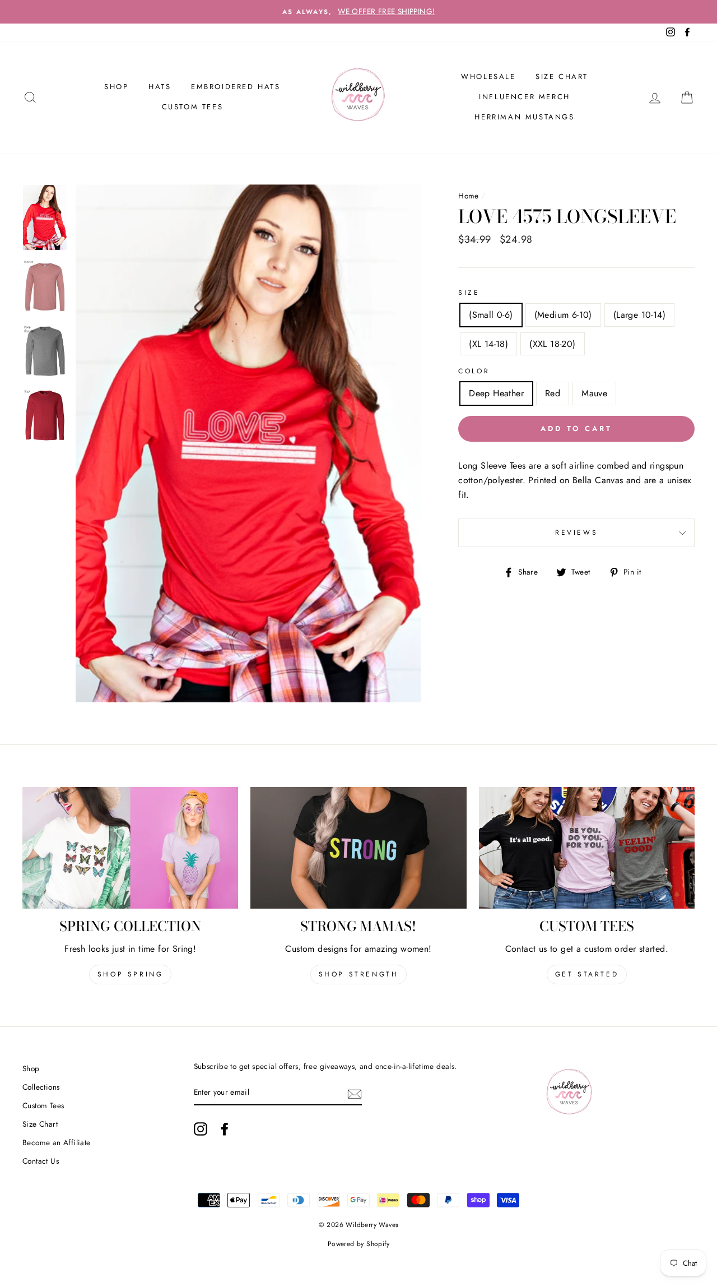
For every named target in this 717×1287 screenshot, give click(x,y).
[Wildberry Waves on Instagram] (200, 1129)
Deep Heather (496, 393)
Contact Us (40, 1160)
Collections (40, 1086)
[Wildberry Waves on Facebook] (224, 1129)
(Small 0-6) (491, 314)
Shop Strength (359, 974)
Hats (159, 86)
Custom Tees (193, 106)
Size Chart (562, 76)
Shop (31, 1068)
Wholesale (488, 76)
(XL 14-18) (488, 343)
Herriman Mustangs (524, 117)
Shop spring (130, 974)
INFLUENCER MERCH (524, 96)
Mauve (594, 393)
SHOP (116, 86)
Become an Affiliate (56, 1142)
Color (474, 371)
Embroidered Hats (236, 86)
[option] (358, 12)
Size (468, 293)
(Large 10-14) (639, 314)
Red (552, 393)
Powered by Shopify (358, 1244)
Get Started (587, 974)
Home (468, 195)
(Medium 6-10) (563, 314)
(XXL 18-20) (552, 343)
